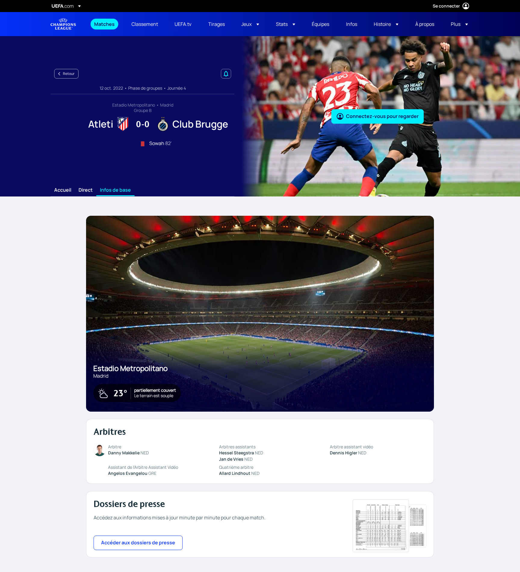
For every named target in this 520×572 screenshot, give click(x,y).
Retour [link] (69, 73)
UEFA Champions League (63, 24)
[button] (250, 24)
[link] (104, 24)
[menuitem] (105, 24)
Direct (86, 190)
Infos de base (115, 190)
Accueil (62, 190)
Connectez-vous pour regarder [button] (382, 116)
